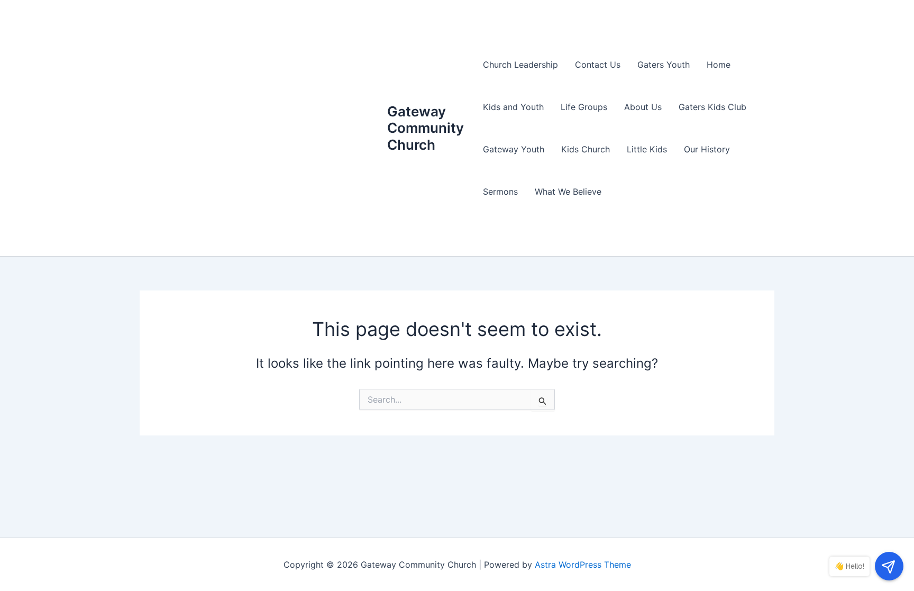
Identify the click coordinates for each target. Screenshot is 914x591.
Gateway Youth (513, 149)
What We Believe (568, 191)
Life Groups (584, 107)
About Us (643, 107)
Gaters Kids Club (712, 107)
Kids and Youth (513, 107)
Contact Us (597, 64)
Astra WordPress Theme (583, 564)
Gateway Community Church (425, 127)
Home (718, 64)
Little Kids (647, 149)
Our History (707, 149)
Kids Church (585, 149)
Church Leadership (520, 64)
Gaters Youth (663, 64)
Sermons (500, 191)
